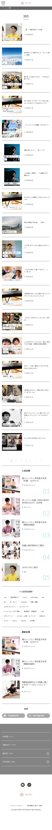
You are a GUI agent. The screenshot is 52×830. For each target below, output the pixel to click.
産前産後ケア (15, 597)
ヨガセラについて (29, 485)
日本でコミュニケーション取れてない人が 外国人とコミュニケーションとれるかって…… (36, 415)
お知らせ (42, 616)
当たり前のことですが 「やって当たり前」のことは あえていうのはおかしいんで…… (37, 102)
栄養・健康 (34, 602)
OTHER (9, 761)
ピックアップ (24, 607)
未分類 (32, 621)
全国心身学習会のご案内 (33, 545)
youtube (24, 602)
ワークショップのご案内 (12, 611)
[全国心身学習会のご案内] (11, 550)
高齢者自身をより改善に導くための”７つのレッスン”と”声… (35, 685)
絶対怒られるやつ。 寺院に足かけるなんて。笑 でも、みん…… (36, 391)
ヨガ (42, 611)
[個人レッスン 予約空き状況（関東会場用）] (11, 528)
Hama (14, 621)
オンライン (27, 507)
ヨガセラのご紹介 (30, 567)
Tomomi (23, 621)
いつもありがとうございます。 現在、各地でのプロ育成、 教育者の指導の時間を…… (37, 343)
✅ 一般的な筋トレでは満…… (34, 30)
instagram (38, 715)
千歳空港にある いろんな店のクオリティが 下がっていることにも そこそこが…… (36, 295)
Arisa (25, 597)
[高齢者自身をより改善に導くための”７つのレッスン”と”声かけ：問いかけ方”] (11, 689)
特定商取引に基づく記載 (34, 805)
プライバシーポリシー (16, 805)
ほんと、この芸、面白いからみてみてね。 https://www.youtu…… (36, 367)
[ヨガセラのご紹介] (11, 572)
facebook (13, 715)
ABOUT (9, 744)
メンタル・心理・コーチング (26, 616)
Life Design (34, 597)
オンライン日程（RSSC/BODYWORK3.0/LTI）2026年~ (35, 501)
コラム (6, 621)
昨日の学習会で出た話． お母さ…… (35, 222)
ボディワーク (8, 616)
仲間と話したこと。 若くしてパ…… (35, 150)
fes (5, 602)
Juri (5, 597)
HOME (8, 736)
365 (25, 572)
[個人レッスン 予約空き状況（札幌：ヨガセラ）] (11, 484)
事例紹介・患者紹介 (30, 611)
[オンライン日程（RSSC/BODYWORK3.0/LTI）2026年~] (11, 506)
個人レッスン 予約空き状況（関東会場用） (34, 523)
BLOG (8, 753)
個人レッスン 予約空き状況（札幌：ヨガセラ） (34, 479)
